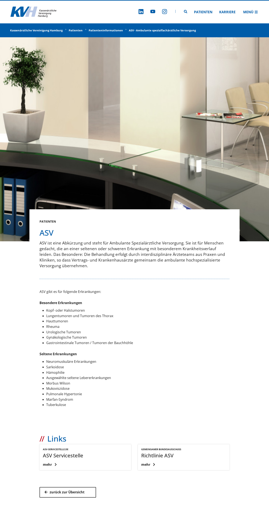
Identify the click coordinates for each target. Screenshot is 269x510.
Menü (248, 12)
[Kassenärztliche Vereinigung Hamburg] (33, 12)
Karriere (227, 12)
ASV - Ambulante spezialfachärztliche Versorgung (162, 30)
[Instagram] (164, 12)
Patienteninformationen (106, 30)
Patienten (203, 12)
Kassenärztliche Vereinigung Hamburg (36, 30)
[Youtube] (152, 12)
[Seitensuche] (185, 12)
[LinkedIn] (141, 12)
